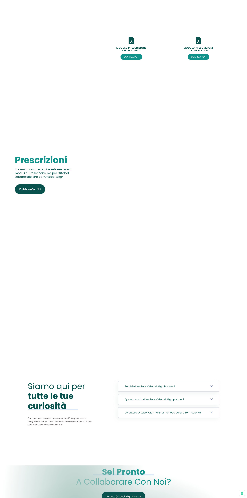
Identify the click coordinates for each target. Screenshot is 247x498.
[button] (168, 386)
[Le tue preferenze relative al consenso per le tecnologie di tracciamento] (242, 493)
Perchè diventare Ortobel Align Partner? (150, 386)
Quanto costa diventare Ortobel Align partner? (154, 399)
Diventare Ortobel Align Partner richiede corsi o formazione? (163, 412)
